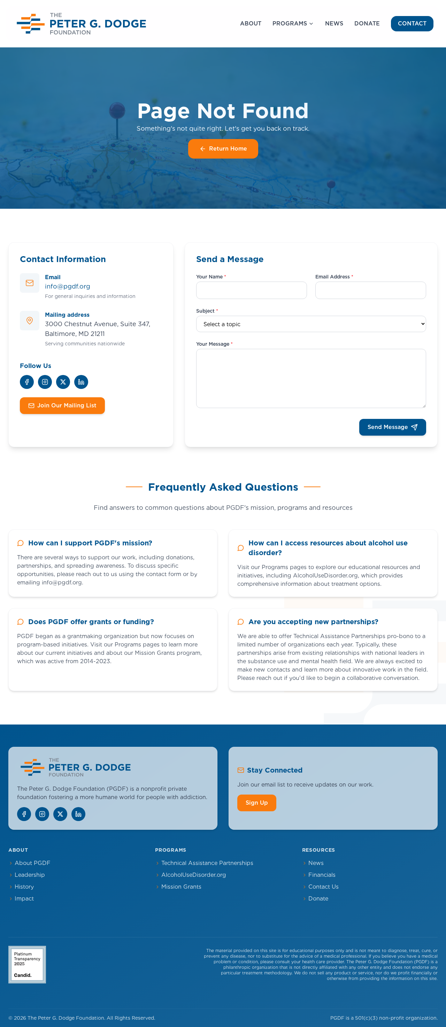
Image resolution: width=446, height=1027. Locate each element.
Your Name (211, 276)
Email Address (334, 276)
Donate (367, 23)
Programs (289, 23)
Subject (207, 311)
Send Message (388, 427)
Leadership (30, 875)
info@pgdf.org (67, 286)
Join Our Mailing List (67, 405)
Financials (322, 875)
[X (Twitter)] (63, 382)
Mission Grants (181, 886)
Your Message (214, 344)
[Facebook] (27, 382)
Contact (412, 23)
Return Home (228, 148)
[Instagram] (45, 382)
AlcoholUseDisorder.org (193, 875)
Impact (24, 898)
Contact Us (323, 886)
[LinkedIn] (81, 382)
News (334, 23)
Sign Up (257, 802)
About (250, 23)
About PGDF (33, 863)
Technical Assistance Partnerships (207, 863)
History (24, 886)
